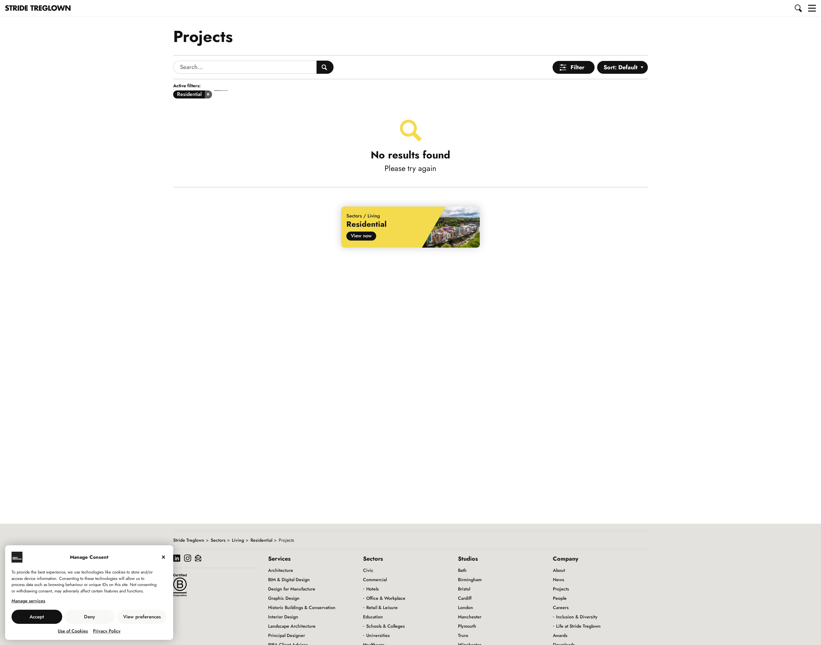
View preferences (142, 616)
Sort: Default (621, 67)
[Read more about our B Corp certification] (180, 585)
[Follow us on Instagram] (187, 559)
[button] (798, 8)
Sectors (218, 540)
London (465, 607)
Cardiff (464, 598)
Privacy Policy (107, 631)
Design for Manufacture (291, 589)
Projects (561, 589)
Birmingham (470, 579)
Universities (378, 635)
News (558, 579)
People (560, 598)
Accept (37, 616)
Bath (462, 570)
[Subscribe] (198, 559)
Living (238, 540)
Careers (561, 607)
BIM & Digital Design (289, 579)
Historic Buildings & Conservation (301, 607)
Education (373, 617)
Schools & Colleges (385, 626)
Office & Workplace (385, 598)
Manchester (469, 617)
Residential (261, 540)
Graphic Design (284, 598)
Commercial (375, 579)
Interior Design (283, 617)
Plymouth (467, 626)
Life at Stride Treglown (578, 626)
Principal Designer (286, 635)
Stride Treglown (188, 540)
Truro (463, 635)
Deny (89, 616)
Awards (560, 635)
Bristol (464, 589)
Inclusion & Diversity (576, 617)
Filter (577, 67)
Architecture (280, 570)
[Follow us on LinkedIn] (176, 559)
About (559, 570)
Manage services (28, 601)
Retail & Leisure (382, 607)
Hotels (372, 589)
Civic (368, 570)
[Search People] (325, 67)
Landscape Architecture (292, 626)
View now (361, 235)
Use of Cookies (73, 631)
